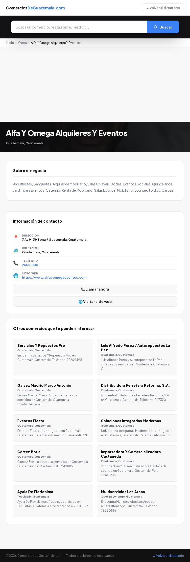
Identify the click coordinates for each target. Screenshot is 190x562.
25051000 (30, 265)
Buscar (166, 27)
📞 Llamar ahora (95, 289)
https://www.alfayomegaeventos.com (54, 277)
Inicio (10, 43)
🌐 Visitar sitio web (95, 301)
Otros (22, 43)
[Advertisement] (95, 84)
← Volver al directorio (163, 8)
